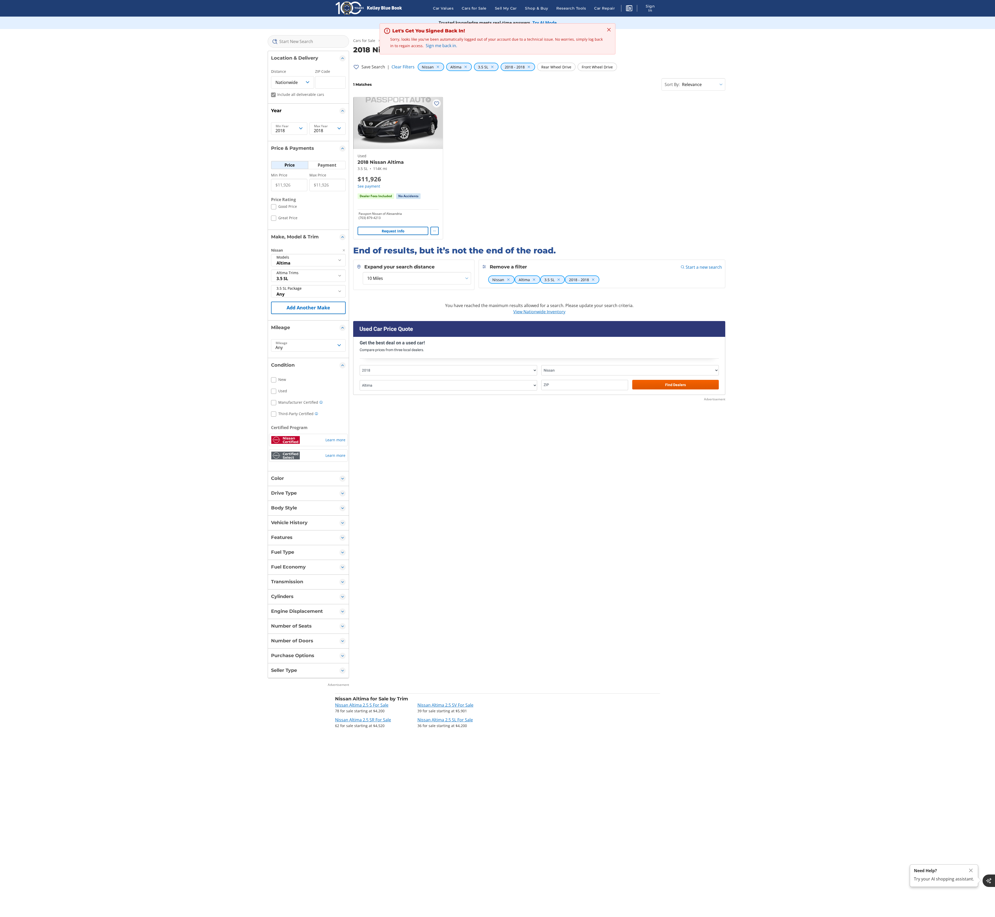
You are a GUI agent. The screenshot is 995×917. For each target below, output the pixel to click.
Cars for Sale (474, 8)
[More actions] (434, 231)
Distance (278, 71)
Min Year (282, 126)
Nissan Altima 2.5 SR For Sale (363, 720)
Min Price (279, 175)
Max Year (321, 126)
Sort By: (672, 84)
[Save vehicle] (436, 103)
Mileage (281, 343)
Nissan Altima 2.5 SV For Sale (445, 705)
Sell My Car (506, 8)
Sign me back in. (441, 45)
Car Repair (604, 8)
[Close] (971, 870)
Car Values (443, 8)
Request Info (393, 231)
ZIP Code (322, 71)
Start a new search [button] (704, 267)
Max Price (317, 175)
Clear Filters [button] (403, 67)
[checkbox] (284, 207)
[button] (629, 9)
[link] (408, 196)
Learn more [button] (335, 439)
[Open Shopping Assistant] (989, 881)
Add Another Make (308, 307)
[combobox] (308, 41)
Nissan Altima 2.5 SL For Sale (445, 720)
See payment (369, 186)
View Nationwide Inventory (539, 312)
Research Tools (571, 8)
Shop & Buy (536, 8)
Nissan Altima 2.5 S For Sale (361, 705)
